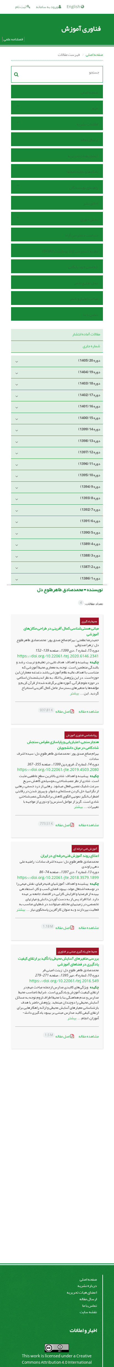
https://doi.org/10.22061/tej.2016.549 (64, 981)
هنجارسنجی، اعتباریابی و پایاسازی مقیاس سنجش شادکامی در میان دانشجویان (63, 744)
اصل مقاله (55, 711)
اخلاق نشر (90, 203)
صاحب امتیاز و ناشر (84, 298)
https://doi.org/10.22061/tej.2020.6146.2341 (58, 656)
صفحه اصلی (94, 54)
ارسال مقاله (89, 140)
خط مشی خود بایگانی (83, 267)
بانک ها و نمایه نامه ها (82, 171)
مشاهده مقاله (89, 711)
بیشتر (74, 693)
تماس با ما (90, 314)
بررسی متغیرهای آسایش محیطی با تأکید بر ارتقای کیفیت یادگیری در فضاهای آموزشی (58, 961)
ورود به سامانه (47, 6)
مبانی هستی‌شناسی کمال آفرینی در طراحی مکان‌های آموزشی (61, 631)
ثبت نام (21, 6)
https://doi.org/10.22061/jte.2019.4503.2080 (58, 769)
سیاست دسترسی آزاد (81, 235)
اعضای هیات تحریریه (83, 156)
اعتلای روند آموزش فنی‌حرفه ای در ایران (70, 855)
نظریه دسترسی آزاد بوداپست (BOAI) (70, 251)
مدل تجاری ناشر (86, 283)
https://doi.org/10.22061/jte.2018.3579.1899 (58, 877)
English (74, 6)
